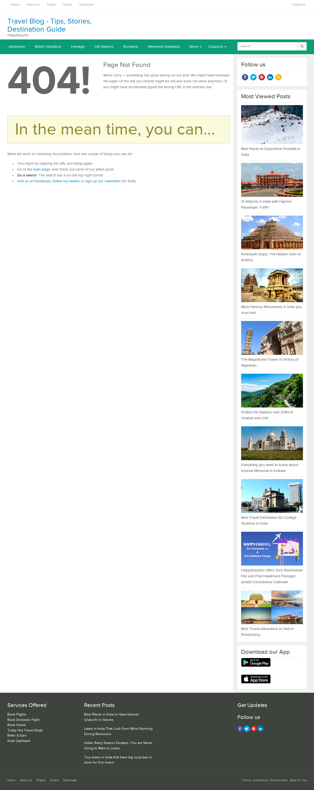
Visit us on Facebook (34, 181)
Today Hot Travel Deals (25, 730)
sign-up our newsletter (103, 181)
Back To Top (298, 780)
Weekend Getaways (164, 47)
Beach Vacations (48, 47)
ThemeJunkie (278, 780)
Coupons (215, 47)
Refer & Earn (17, 736)
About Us (33, 5)
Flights (51, 5)
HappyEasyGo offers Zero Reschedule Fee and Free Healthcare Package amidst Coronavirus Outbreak (271, 576)
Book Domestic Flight (23, 720)
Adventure (17, 47)
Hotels (67, 5)
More (194, 47)
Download (86, 5)
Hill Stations (104, 47)
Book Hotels (16, 725)
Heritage (78, 47)
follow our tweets (66, 181)
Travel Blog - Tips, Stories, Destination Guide (49, 25)
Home (15, 5)
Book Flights (16, 714)
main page (41, 169)
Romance (130, 47)
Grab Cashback (18, 741)
